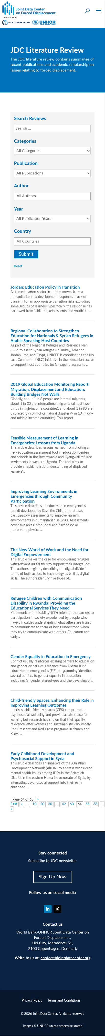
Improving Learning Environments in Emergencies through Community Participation (43, 496)
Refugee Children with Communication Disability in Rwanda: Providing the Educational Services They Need (46, 603)
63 (72, 804)
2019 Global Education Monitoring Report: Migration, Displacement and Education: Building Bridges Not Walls (49, 389)
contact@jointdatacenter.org (65, 958)
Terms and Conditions (64, 1000)
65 (87, 804)
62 (64, 804)
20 (42, 804)
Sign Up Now (53, 876)
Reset (18, 266)
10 (34, 804)
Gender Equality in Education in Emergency (50, 657)
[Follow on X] (57, 909)
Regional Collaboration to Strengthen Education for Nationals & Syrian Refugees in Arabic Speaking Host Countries (51, 336)
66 (95, 804)
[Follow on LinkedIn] (48, 909)
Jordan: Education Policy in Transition (45, 287)
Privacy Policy (32, 1000)
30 (50, 804)
